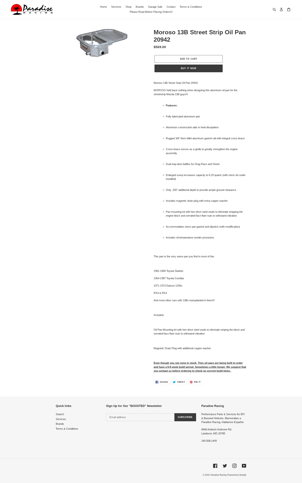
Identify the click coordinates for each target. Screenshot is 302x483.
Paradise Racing (218, 475)
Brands (60, 423)
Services (61, 419)
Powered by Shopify (236, 475)
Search (60, 414)
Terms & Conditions (67, 428)
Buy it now (188, 68)
